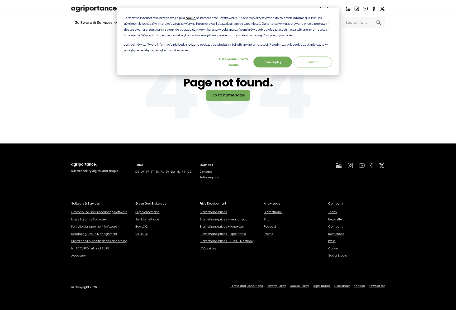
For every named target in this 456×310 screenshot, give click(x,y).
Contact (206, 172)
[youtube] (365, 8)
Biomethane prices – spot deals (223, 234)
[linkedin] (339, 165)
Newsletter (335, 219)
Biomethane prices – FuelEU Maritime (226, 241)
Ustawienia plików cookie (233, 62)
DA (173, 172)
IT (152, 172)
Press (332, 241)
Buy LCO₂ (141, 226)
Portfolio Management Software (94, 226)
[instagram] (350, 165)
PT (183, 172)
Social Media (337, 255)
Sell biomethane (147, 219)
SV (167, 172)
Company (335, 226)
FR (147, 172)
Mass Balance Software (88, 219)
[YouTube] (362, 165)
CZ (189, 172)
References (336, 234)
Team (332, 212)
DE (137, 172)
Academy (78, 255)
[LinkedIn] (348, 8)
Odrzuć (312, 62)
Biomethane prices (213, 212)
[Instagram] (356, 8)
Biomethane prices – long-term (222, 226)
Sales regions (209, 177)
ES (157, 172)
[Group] (382, 165)
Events (268, 234)
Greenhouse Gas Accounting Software (99, 212)
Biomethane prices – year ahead (223, 219)
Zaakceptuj (272, 62)
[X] (382, 8)
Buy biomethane (147, 212)
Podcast (270, 226)
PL (162, 172)
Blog (267, 219)
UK (142, 172)
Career (333, 248)
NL (178, 172)
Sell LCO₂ (141, 234)
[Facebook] (373, 8)
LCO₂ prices (208, 248)
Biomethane (273, 212)
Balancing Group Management (94, 234)
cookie (190, 18)
